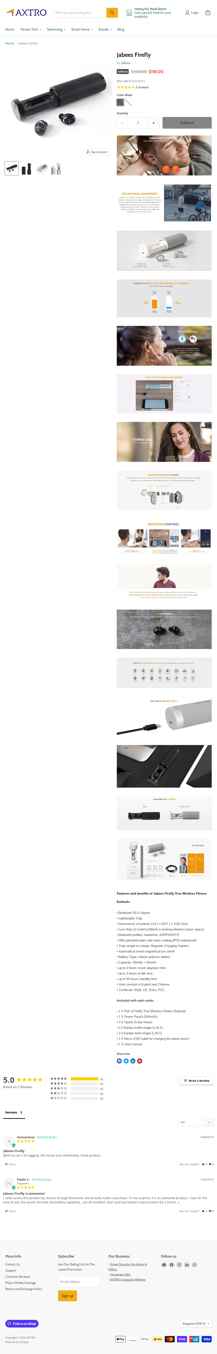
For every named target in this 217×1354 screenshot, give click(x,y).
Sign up (67, 1295)
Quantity (122, 113)
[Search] (112, 13)
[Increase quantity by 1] (153, 123)
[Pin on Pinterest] (139, 1060)
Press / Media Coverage (20, 1283)
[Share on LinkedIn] (132, 1060)
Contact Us (12, 1264)
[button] (204, 1164)
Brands (104, 29)
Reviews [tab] (11, 1112)
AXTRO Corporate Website (128, 1280)
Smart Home (80, 29)
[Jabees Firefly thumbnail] (11, 168)
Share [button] (12, 1164)
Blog (121, 29)
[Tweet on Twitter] (126, 1060)
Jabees (126, 63)
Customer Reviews (17, 1277)
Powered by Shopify (17, 1342)
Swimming (55, 29)
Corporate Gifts (120, 1274)
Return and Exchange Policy (23, 1289)
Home (9, 29)
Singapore (193, 1323)
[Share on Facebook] (119, 1060)
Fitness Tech (30, 29)
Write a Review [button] (199, 1081)
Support (10, 1270)
